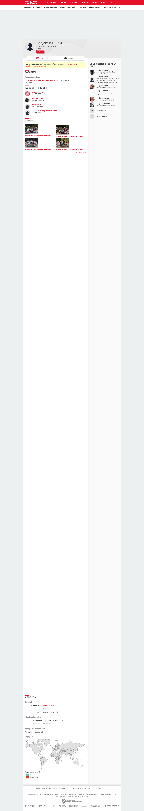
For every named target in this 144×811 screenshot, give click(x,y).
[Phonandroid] (111, 806)
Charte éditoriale (48, 794)
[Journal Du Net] (52, 806)
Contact (62, 794)
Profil (41, 58)
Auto (94, 2)
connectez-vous (70, 64)
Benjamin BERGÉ (102, 70)
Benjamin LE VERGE (103, 104)
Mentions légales (60, 796)
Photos (70, 58)
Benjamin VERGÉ (102, 91)
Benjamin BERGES (102, 98)
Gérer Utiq (113, 794)
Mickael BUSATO (38, 98)
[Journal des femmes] (30, 806)
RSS (75, 794)
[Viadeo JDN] (84, 806)
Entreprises (82, 7)
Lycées (46, 7)
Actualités (51, 2)
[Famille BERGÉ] (92, 116)
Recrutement (80, 794)
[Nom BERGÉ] (92, 110)
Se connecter (37, 7)
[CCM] (42, 806)
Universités (71, 7)
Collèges (53, 7)
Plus (103, 2)
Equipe (41, 794)
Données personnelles (91, 794)
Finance (85, 2)
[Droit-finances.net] (62, 806)
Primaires (62, 7)
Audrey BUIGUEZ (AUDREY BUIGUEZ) (45, 111)
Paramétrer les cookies (104, 794)
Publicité (56, 794)
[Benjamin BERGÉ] (30, 46)
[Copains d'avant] (73, 806)
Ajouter (41, 52)
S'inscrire (27, 7)
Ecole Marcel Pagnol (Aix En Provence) (40, 80)
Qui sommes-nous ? (33, 794)
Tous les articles (69, 794)
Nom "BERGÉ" (101, 110)
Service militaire (94, 7)
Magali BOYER (37, 105)
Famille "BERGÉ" (102, 116)
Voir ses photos (81, 152)
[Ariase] (96, 806)
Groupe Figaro (69, 796)
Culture (73, 2)
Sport (63, 2)
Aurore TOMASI (37, 92)
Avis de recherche (110, 7)
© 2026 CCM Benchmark (81, 796)
